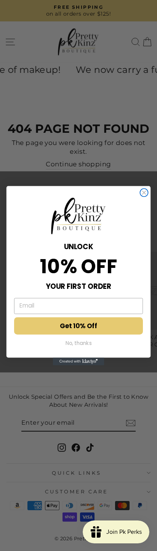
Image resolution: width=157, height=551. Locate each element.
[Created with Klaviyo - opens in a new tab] (78, 361)
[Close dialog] (144, 192)
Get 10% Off (78, 325)
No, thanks (79, 342)
